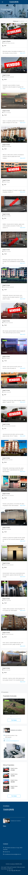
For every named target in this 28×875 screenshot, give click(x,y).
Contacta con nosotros (16, 820)
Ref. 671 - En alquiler (21, 25)
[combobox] (23, 21)
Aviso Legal (3, 867)
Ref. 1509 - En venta (21, 616)
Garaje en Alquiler (6, 41)
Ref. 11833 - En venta (21, 198)
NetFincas (10, 868)
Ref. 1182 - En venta (21, 164)
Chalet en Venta (14, 768)
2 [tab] (13, 717)
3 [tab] (15, 717)
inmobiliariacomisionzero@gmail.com (12, 740)
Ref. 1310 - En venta (21, 94)
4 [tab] (17, 717)
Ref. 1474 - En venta (21, 340)
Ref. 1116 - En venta (21, 582)
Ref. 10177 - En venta (21, 442)
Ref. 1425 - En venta (21, 547)
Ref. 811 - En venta (22, 408)
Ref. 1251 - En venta (21, 128)
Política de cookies (21, 867)
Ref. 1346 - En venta (21, 269)
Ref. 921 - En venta (22, 652)
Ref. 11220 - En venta (21, 477)
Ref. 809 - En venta (22, 59)
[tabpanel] (14, 707)
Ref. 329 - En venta (22, 511)
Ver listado (14, 720)
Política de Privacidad (11, 867)
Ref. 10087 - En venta (21, 233)
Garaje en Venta (6, 75)
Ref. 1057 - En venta (21, 374)
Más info (22, 53)
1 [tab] (11, 717)
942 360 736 (7, 739)
